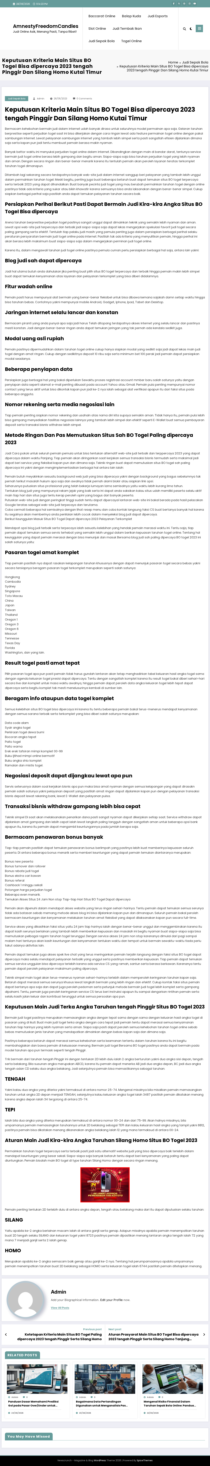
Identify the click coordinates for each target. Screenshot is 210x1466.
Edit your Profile (111, 1300)
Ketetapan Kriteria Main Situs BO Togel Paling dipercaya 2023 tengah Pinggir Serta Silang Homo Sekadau (59, 1336)
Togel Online (131, 41)
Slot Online (97, 28)
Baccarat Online (101, 16)
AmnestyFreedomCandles (45, 26)
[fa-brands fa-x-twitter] (179, 4)
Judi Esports (158, 16)
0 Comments (84, 98)
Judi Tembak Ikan (127, 28)
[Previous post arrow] (6, 1334)
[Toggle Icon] (199, 28)
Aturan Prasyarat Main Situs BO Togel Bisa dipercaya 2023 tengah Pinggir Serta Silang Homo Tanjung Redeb (153, 1336)
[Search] (184, 28)
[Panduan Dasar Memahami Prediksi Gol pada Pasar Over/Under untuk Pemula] (37, 1379)
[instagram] (189, 4)
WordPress (100, 1460)
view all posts (60, 1307)
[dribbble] (184, 4)
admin (40, 98)
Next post (114, 1329)
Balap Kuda (131, 16)
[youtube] (195, 4)
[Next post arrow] (204, 1334)
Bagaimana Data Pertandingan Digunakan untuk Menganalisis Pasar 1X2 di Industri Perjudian (102, 1404)
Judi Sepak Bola (101, 41)
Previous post (92, 1329)
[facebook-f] (174, 4)
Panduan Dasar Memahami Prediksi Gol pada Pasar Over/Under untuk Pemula (33, 1404)
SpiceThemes (145, 1460)
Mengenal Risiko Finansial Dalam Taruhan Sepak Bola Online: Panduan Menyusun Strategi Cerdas (170, 1404)
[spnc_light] (191, 28)
